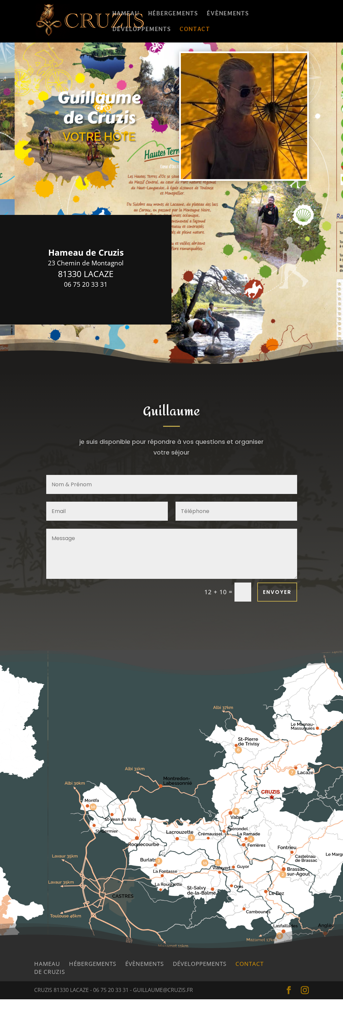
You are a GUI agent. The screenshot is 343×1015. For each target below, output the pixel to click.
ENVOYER (277, 592)
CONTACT (195, 29)
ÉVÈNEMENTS (228, 14)
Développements (199, 964)
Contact (249, 964)
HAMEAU (125, 14)
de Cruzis (49, 972)
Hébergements (92, 964)
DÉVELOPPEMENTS (141, 29)
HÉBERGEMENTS (173, 14)
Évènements (144, 964)
